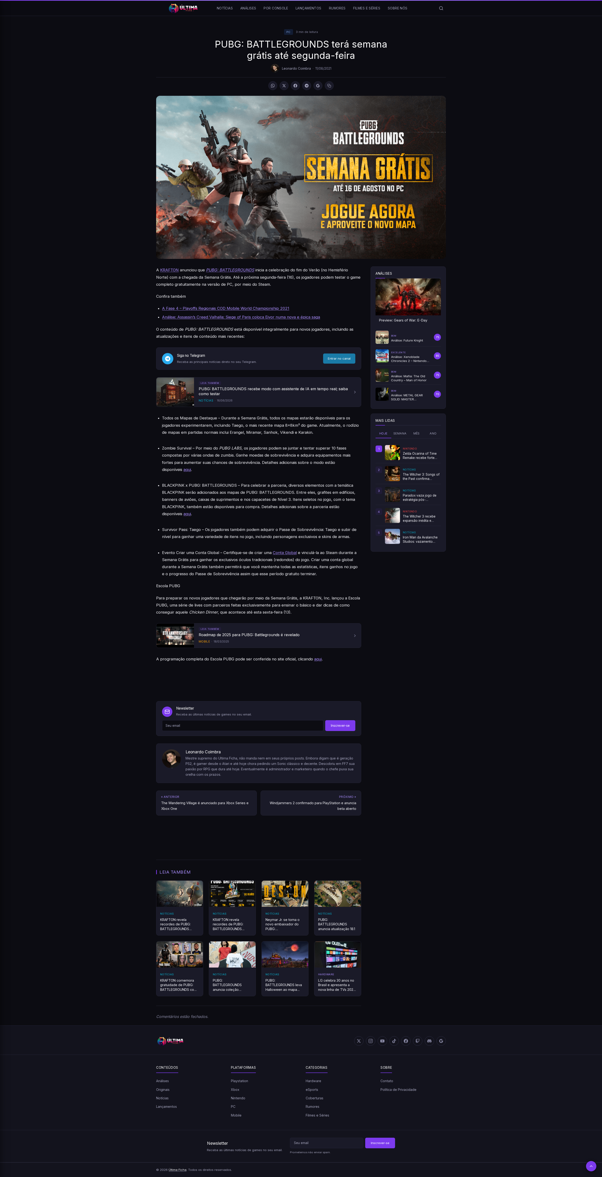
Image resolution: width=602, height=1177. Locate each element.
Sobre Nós (398, 8)
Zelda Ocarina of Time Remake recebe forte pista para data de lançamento (420, 456)
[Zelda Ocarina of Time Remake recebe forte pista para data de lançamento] (392, 452)
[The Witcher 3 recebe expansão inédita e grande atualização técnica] (392, 515)
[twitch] (417, 1041)
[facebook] (406, 1041)
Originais (163, 1090)
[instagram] (370, 1041)
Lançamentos (308, 8)
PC (288, 32)
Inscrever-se (340, 725)
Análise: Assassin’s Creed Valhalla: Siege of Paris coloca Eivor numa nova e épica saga (241, 317)
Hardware (313, 1081)
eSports (312, 1090)
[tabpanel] (408, 494)
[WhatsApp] (272, 85)
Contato (386, 1081)
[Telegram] (306, 85)
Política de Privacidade (398, 1090)
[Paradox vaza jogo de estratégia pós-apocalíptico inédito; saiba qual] (392, 494)
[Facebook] (295, 85)
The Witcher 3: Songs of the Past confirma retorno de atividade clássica (421, 477)
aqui (187, 469)
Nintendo (238, 1098)
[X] (284, 85)
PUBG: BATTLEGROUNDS (230, 270)
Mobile (236, 1115)
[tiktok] (394, 1041)
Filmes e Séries (366, 8)
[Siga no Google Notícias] (317, 85)
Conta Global (285, 552)
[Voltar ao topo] (591, 1166)
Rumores (337, 8)
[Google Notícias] (441, 1041)
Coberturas (314, 1098)
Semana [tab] (399, 433)
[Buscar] (441, 8)
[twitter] (359, 1041)
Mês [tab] (416, 433)
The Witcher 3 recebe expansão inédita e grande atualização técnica (419, 518)
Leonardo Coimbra (296, 68)
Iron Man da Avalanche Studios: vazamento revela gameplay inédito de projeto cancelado (421, 539)
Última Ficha (177, 1170)
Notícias (225, 8)
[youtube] (382, 1041)
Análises (248, 8)
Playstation (239, 1081)
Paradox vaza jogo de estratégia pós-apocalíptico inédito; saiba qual (419, 498)
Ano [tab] (433, 433)
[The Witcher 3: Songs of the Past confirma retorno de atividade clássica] (392, 473)
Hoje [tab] (383, 433)
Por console (276, 8)
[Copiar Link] (329, 85)
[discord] (429, 1041)
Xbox (235, 1090)
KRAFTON (169, 270)
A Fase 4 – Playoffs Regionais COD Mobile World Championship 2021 (225, 308)
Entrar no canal (339, 358)
